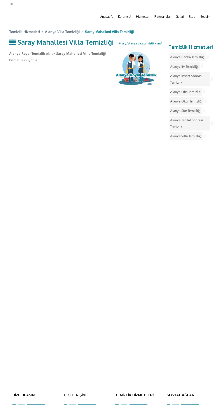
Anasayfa (106, 16)
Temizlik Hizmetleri (190, 47)
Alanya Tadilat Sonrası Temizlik (186, 123)
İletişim (205, 16)
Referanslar (162, 16)
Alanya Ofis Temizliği (185, 92)
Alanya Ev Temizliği (184, 66)
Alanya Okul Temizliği (186, 101)
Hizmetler (143, 16)
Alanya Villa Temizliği (185, 136)
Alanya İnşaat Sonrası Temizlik (186, 79)
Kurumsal (124, 16)
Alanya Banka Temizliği (187, 57)
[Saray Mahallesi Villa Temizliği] (136, 68)
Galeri (180, 16)
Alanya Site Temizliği (185, 110)
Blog (192, 16)
